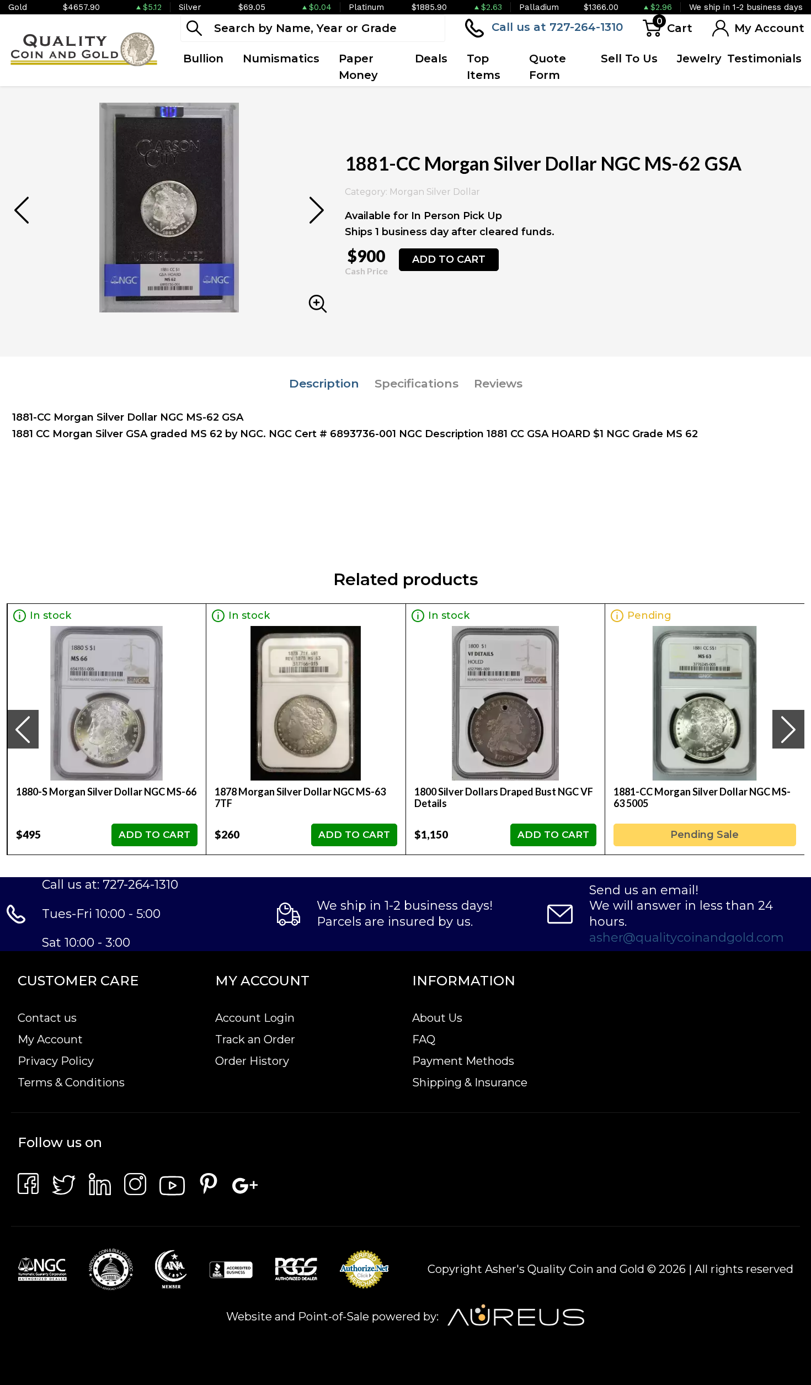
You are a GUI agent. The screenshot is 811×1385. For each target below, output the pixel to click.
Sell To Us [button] (629, 58)
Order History (252, 1061)
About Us (437, 1018)
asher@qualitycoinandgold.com (686, 937)
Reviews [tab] (498, 383)
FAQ (423, 1039)
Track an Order (255, 1039)
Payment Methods (463, 1061)
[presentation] (23, 729)
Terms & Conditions (71, 1082)
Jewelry (699, 58)
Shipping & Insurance (469, 1082)
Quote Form (547, 67)
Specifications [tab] (416, 383)
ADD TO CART (448, 259)
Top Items (483, 67)
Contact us (47, 1018)
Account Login (255, 1018)
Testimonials (764, 58)
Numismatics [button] (281, 58)
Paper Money (358, 67)
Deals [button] (431, 58)
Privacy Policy (56, 1061)
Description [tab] (324, 383)
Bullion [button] (203, 58)
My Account (50, 1039)
